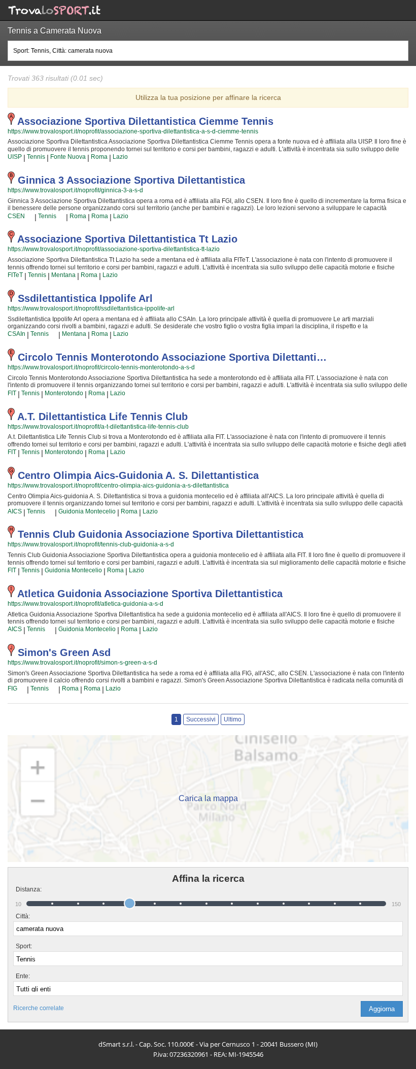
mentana (63, 275)
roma (99, 156)
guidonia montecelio (87, 511)
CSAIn (16, 333)
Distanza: (24, 889)
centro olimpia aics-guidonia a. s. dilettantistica (138, 475)
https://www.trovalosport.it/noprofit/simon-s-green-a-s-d (82, 662)
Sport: (24, 946)
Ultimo (232, 719)
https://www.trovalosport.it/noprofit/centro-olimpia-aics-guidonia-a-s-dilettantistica (118, 485)
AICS (15, 511)
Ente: (23, 976)
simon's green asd (64, 652)
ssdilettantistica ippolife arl (85, 298)
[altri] (29, 216)
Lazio (120, 156)
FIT (12, 393)
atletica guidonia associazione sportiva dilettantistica (150, 593)
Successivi (201, 719)
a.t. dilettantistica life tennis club (102, 416)
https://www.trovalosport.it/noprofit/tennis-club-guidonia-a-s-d (91, 544)
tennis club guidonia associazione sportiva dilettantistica (160, 534)
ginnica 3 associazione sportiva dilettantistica (131, 180)
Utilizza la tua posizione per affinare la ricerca (208, 97)
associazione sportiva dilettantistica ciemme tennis (145, 121)
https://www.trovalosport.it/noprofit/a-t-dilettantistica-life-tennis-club (98, 426)
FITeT (15, 275)
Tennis (36, 156)
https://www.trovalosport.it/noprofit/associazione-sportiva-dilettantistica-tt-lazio (114, 249)
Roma (96, 452)
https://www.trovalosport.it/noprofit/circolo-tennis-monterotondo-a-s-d (101, 367)
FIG (12, 688)
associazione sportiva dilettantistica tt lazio (127, 239)
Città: (23, 916)
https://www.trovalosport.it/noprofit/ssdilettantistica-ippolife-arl (91, 308)
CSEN (16, 216)
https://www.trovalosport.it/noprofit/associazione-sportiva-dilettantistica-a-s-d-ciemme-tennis (133, 131)
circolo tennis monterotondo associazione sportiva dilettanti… (172, 357)
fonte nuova (68, 156)
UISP (15, 156)
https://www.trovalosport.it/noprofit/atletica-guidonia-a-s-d (85, 603)
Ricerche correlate (38, 1008)
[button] (382, 1009)
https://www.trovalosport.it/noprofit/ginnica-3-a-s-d (75, 190)
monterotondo (64, 393)
